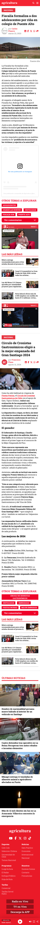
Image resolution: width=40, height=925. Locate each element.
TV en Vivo (20, 906)
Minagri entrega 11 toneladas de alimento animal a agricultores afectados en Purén (17, 779)
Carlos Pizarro (12, 29)
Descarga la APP (20, 912)
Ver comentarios (13, 220)
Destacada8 (30, 210)
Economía (26, 851)
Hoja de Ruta (7, 879)
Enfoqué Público (8, 876)
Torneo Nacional (9, 860)
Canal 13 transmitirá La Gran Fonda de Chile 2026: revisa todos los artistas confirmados (26, 273)
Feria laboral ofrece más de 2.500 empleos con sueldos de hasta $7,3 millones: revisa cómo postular (26, 296)
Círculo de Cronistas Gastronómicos (20, 597)
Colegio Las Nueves (12, 210)
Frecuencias (27, 876)
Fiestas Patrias (8, 395)
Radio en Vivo (20, 901)
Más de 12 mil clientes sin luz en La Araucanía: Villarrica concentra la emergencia (19, 813)
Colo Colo (6, 848)
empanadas (24, 603)
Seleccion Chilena (9, 851)
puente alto (24, 214)
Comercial (6, 888)
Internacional (27, 854)
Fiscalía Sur (8, 214)
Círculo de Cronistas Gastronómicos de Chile (18, 396)
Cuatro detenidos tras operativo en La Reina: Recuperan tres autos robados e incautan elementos (20, 745)
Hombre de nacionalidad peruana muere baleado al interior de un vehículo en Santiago (18, 711)
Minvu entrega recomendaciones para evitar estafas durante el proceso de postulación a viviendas (13, 262)
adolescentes (9, 205)
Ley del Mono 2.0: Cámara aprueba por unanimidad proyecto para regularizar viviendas (12, 284)
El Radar (5, 872)
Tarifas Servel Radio (7, 892)
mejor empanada (29, 607)
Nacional (8, 10)
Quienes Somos (28, 869)
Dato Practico (27, 848)
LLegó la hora (7, 869)
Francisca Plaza (14, 361)
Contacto (25, 872)
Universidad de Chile (8, 855)
